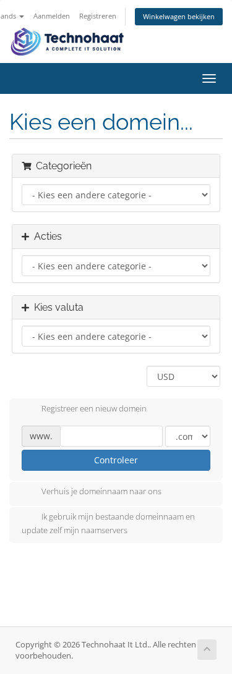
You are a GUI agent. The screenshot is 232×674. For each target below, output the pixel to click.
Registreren (97, 15)
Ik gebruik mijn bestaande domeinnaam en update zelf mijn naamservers (108, 524)
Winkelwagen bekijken (179, 16)
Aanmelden (51, 15)
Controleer (116, 460)
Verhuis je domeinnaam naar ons (101, 491)
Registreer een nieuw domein (94, 408)
